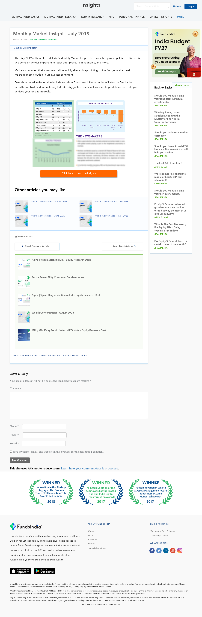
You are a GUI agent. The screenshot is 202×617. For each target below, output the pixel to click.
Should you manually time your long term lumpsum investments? (169, 99)
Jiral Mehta (161, 106)
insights (29, 356)
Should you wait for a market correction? (171, 134)
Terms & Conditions (97, 548)
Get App (177, 6)
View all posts (182, 85)
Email (14, 434)
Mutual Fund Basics (26, 17)
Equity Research (92, 17)
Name (14, 426)
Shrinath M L (161, 184)
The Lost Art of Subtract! (168, 163)
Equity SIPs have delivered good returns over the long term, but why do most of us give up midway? (170, 209)
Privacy (91, 544)
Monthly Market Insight (25, 48)
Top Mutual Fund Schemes (163, 531)
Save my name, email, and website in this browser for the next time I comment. (58, 451)
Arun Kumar (161, 167)
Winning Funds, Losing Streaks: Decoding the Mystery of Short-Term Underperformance (167, 117)
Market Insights (160, 17)
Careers (91, 531)
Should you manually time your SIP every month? (169, 192)
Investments (41, 356)
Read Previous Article (37, 246)
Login (191, 6)
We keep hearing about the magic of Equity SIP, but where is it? (170, 177)
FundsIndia (18, 356)
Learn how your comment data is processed (89, 468)
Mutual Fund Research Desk (44, 40)
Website (14, 443)
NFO (112, 17)
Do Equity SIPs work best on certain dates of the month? (170, 243)
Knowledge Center (159, 536)
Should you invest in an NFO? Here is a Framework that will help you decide (171, 149)
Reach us (92, 540)
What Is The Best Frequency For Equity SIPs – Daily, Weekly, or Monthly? (170, 227)
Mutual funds (55, 356)
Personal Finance (132, 17)
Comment (15, 388)
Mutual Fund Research (60, 17)
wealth (84, 356)
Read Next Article (123, 246)
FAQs (90, 536)
